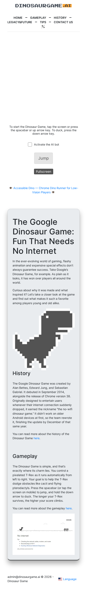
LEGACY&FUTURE (19, 22)
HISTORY (60, 17)
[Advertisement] (43, 78)
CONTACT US (63, 22)
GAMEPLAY (38, 17)
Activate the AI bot (46, 144)
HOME (18, 17)
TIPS (43, 22)
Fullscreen (43, 172)
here (36, 438)
